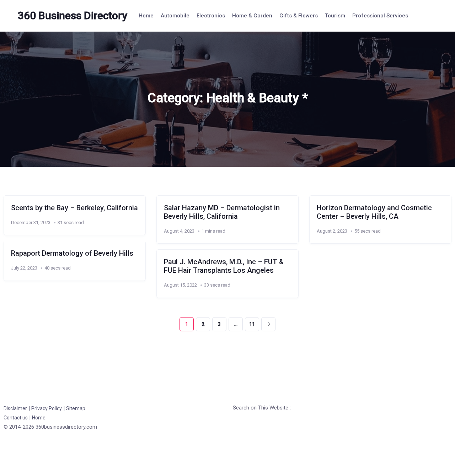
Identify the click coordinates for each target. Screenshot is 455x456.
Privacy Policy (46, 408)
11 (252, 324)
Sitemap (75, 408)
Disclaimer (15, 408)
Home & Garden (252, 15)
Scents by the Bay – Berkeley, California (74, 207)
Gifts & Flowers (298, 15)
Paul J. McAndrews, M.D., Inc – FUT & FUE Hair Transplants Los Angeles (224, 266)
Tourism (335, 15)
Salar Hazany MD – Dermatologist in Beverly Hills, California (222, 212)
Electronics (211, 15)
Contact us (16, 417)
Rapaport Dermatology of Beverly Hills (72, 253)
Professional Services (380, 15)
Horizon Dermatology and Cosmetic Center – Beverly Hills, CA (374, 212)
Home (146, 15)
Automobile (175, 15)
